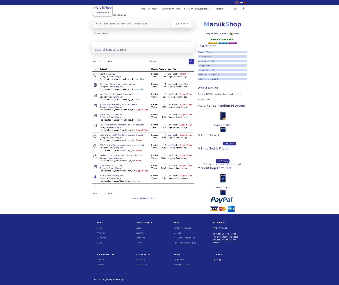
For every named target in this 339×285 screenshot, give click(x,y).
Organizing (140, 238)
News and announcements (107, 24)
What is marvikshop (182, 228)
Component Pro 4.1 (205, 52)
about (138, 228)
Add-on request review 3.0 (208, 79)
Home (142, 9)
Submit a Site (141, 264)
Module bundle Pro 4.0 (206, 57)
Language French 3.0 (206, 70)
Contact (219, 9)
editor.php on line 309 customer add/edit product (121, 135)
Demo (179, 9)
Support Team (186, 94)
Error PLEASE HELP (108, 74)
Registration (179, 259)
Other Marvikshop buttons (111, 165)
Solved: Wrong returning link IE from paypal (118, 104)
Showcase (140, 259)
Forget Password (181, 264)
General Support (105, 49)
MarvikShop (126, 24)
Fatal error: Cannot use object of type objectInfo (121, 155)
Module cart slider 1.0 (206, 61)
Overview (152, 9)
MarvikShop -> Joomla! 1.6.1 (111, 114)
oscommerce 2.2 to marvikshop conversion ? (119, 94)
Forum (187, 9)
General (100, 259)
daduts (138, 99)
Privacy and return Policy (185, 243)
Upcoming (140, 233)
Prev (94, 61)
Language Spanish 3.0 (206, 66)
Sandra (183, 74)
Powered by (136, 198)
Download (166, 9)
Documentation (202, 9)
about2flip (139, 79)
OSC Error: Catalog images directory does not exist (122, 145)
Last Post (172, 74)
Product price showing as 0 (112, 175)
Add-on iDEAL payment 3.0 (208, 75)
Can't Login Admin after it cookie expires (117, 84)
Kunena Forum (148, 198)
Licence (177, 233)
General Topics (140, 24)
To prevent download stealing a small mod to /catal (122, 125)
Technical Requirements (184, 238)
